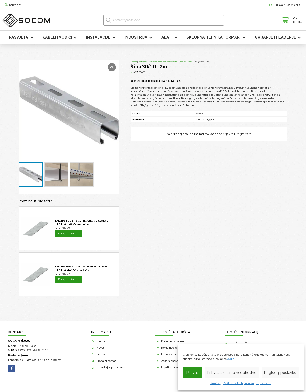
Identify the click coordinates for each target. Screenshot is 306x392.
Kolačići (215, 383)
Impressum (263, 383)
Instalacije (143, 62)
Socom (134, 62)
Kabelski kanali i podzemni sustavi (163, 62)
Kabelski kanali (186, 62)
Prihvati (192, 372)
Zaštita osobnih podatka (238, 383)
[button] (291, 20)
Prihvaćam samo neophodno (232, 372)
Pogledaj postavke (280, 372)
